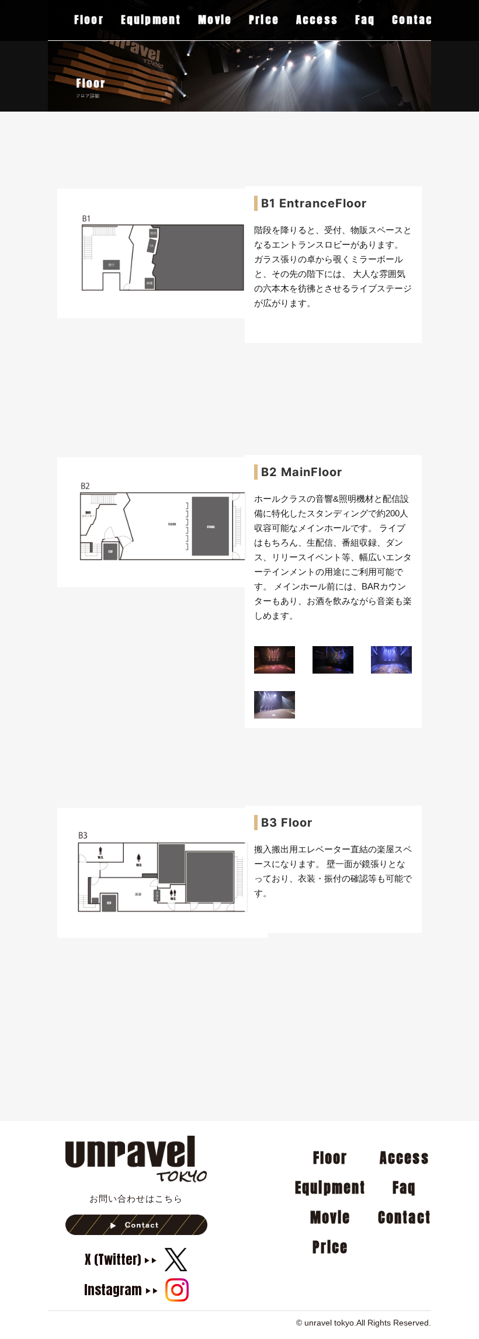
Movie (215, 21)
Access (317, 21)
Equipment (151, 21)
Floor (89, 21)
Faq (365, 21)
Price (264, 21)
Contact (415, 21)
